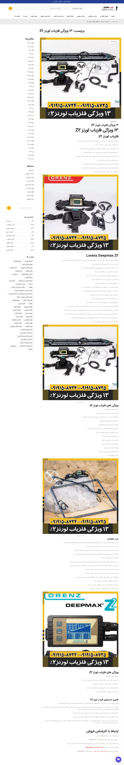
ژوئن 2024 (31, 105)
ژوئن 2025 (31, 83)
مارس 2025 (31, 94)
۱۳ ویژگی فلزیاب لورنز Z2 (104, 125)
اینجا (103, 736)
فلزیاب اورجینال (28, 307)
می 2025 (31, 86)
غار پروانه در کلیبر (27, 300)
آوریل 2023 (31, 155)
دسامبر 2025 (31, 61)
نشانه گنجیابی (30, 199)
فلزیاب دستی (30, 181)
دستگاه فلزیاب (28, 277)
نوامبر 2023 (31, 130)
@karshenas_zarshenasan (94, 747)
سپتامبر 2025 (30, 72)
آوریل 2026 (31, 57)
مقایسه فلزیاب (30, 196)
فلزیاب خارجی (16, 310)
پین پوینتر (31, 170)
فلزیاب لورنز (19, 317)
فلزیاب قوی (29, 317)
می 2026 (31, 54)
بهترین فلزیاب (17, 261)
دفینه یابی (12, 281)
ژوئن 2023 (31, 148)
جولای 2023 (31, 144)
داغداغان (15, 274)
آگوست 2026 (30, 43)
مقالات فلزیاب (113, 122)
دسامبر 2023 (30, 126)
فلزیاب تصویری (30, 177)
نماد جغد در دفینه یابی (26, 333)
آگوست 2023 (30, 141)
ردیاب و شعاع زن (29, 174)
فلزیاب (30, 304)
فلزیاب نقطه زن (30, 188)
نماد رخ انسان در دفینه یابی (25, 336)
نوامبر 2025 (31, 65)
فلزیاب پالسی (28, 323)
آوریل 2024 (31, 112)
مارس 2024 (31, 115)
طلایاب (30, 287)
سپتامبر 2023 (30, 137)
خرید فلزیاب (96, 751)
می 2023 (31, 152)
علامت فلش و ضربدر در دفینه (24, 297)
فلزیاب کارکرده (17, 323)
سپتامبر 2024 (30, 97)
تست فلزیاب (13, 268)
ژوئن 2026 (31, 50)
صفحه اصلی (114, 22)
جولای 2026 (31, 47)
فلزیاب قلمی (18, 313)
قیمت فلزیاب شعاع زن (26, 330)
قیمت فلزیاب (29, 326)
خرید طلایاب (29, 271)
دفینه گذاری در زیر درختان (25, 281)
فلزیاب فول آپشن (29, 185)
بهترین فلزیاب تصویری (26, 268)
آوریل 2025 (31, 90)
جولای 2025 (31, 79)
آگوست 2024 (30, 101)
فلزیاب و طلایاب (16, 320)
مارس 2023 (31, 159)
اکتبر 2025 (31, 68)
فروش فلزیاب (16, 300)
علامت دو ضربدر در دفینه (18, 287)
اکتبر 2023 (31, 133)
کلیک (100, 740)
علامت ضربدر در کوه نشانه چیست (23, 291)
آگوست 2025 (30, 76)
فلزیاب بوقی (17, 307)
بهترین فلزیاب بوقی (27, 264)
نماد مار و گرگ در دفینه (26, 343)
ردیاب (30, 284)
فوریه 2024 (31, 119)
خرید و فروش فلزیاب (27, 274)
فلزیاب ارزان (22, 304)
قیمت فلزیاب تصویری (16, 326)
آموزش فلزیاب (103, 751)
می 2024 (31, 108)
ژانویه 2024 (31, 123)
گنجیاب (30, 349)
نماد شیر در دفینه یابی (26, 339)
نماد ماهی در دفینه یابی (26, 346)
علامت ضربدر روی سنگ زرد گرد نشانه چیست (20, 294)
